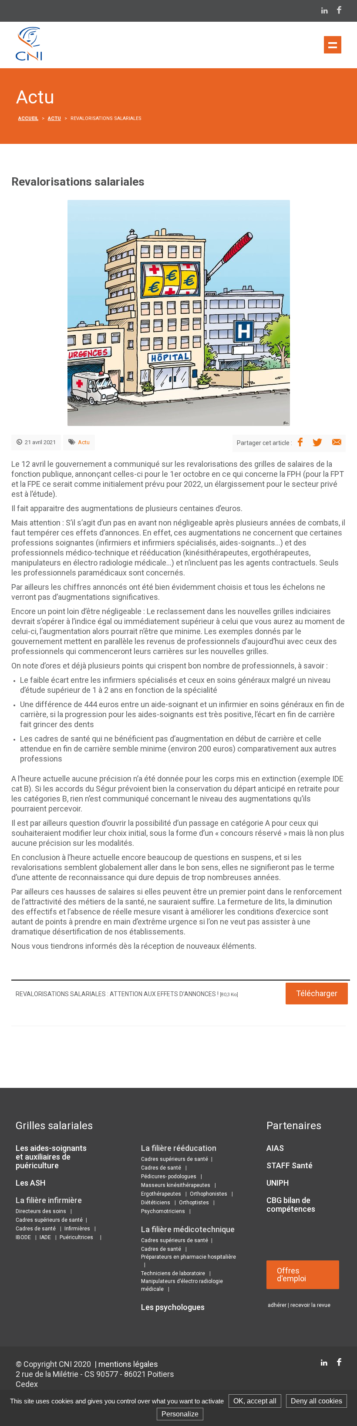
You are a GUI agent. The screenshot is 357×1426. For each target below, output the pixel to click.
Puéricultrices (76, 1237)
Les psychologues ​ (173, 1307)
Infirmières (77, 1229)
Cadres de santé (36, 1229)
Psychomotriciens (163, 1211)
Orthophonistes (208, 1194)
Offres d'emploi (291, 1274)
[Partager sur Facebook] (300, 442)
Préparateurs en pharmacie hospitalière (188, 1257)
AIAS (275, 1148)
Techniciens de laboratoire (173, 1273)
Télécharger (316, 993)
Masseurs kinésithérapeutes (175, 1185)
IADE (45, 1237)
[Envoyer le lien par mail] (337, 442)
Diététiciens (155, 1203)
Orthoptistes (194, 1203)
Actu (54, 118)
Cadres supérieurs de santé (49, 1220)
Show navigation (332, 44)
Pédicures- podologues (168, 1176)
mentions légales (128, 1364)
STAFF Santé (289, 1165)
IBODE (23, 1237)
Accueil (28, 118)
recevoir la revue (310, 1305)
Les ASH (30, 1182)
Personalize (180, 1414)
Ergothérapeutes (161, 1194)
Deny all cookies (316, 1401)
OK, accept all (254, 1401)
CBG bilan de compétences (290, 1204)
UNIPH (277, 1182)
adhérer (277, 1305)
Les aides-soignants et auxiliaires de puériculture (51, 1156)
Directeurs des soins (41, 1211)
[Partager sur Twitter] (317, 442)
